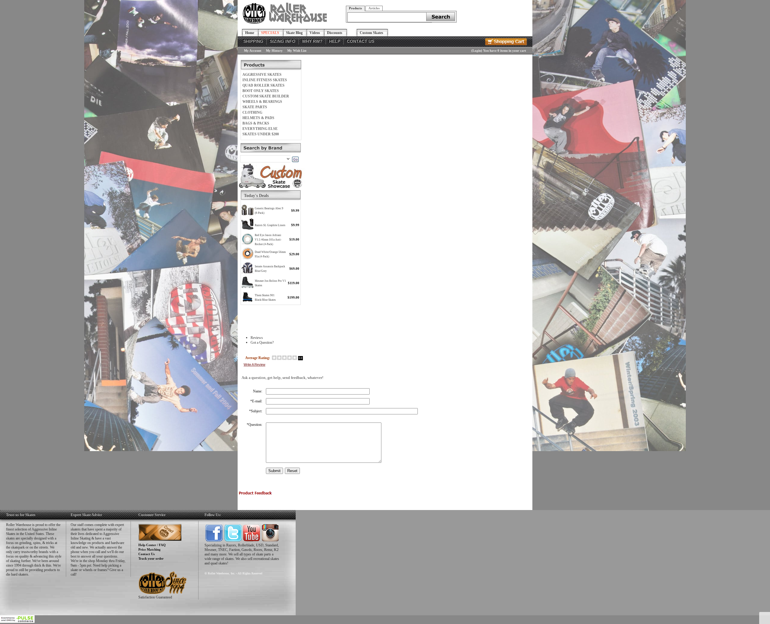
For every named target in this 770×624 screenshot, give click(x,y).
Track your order (151, 558)
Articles (374, 8)
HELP (334, 41)
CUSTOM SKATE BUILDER (265, 96)
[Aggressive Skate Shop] (286, 23)
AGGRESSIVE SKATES (262, 74)
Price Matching (149, 549)
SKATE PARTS (254, 107)
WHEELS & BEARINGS (262, 102)
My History (274, 50)
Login (477, 50)
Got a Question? (262, 342)
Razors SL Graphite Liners (270, 225)
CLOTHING (252, 112)
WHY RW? (312, 41)
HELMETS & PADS (258, 118)
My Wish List (296, 50)
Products (355, 8)
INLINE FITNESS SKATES (264, 80)
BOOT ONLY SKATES (260, 91)
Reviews (257, 338)
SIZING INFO (282, 41)
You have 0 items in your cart (504, 50)
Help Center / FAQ (152, 545)
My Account (252, 50)
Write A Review (254, 364)
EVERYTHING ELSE (260, 129)
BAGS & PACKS (255, 123)
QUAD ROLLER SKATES (263, 85)
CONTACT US (360, 41)
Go (295, 159)
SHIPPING (253, 41)
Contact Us (146, 554)
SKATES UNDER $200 (260, 134)
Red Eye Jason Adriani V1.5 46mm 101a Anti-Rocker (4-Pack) (268, 240)
